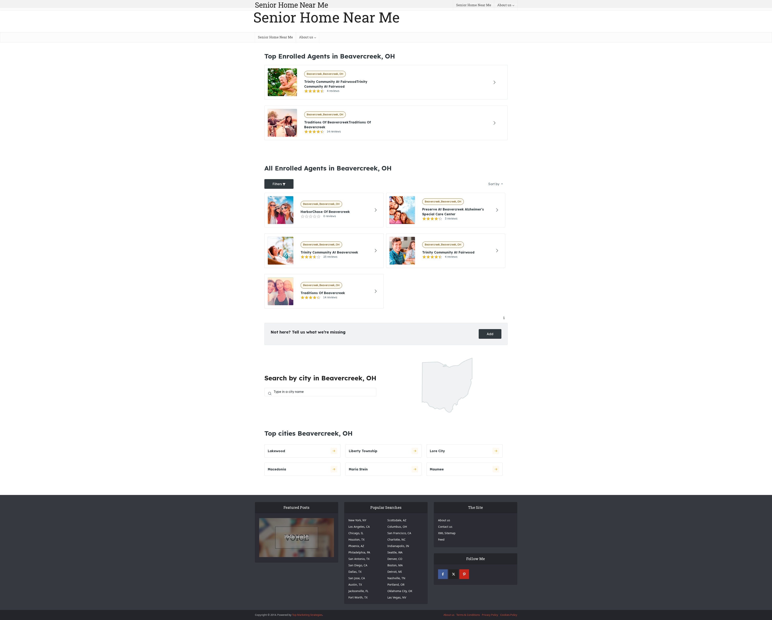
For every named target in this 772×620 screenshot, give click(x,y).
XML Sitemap (447, 533)
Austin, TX (355, 584)
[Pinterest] (464, 574)
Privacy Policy (490, 615)
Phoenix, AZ (356, 546)
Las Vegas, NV (396, 597)
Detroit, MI (394, 572)
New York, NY (357, 520)
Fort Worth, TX (358, 597)
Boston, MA (395, 565)
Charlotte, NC (396, 539)
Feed (441, 539)
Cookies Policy (508, 615)
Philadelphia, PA (359, 552)
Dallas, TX (354, 572)
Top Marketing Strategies (307, 615)
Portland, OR (395, 584)
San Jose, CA (356, 578)
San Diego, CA (357, 565)
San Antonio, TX (359, 559)
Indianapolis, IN (398, 546)
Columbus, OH (397, 527)
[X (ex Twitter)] (453, 574)
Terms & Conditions (468, 615)
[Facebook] (443, 574)
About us (504, 5)
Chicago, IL (355, 533)
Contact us (445, 527)
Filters (277, 184)
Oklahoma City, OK (399, 591)
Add (490, 334)
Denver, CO (394, 559)
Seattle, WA (394, 552)
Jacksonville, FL (358, 591)
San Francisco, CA (399, 533)
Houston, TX (356, 539)
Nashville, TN (396, 578)
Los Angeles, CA (359, 527)
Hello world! (296, 536)
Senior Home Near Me (291, 5)
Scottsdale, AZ (396, 520)
